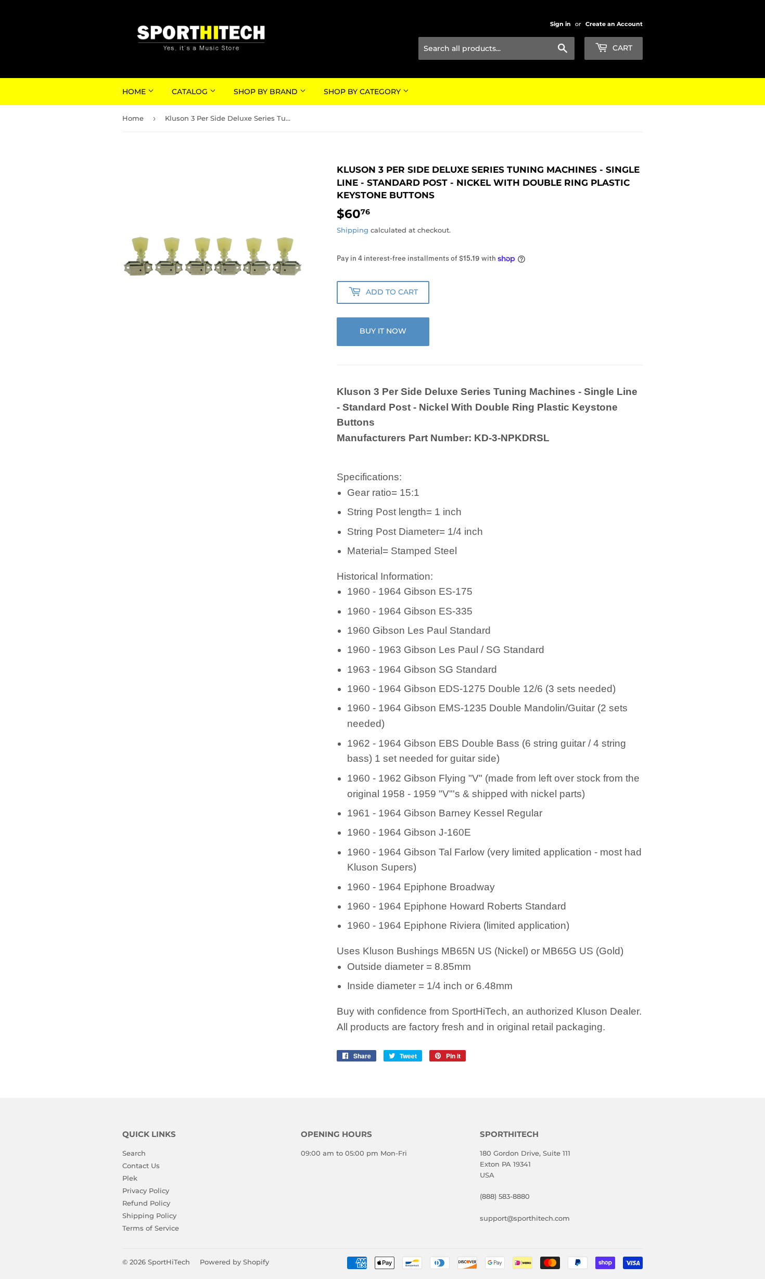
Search (134, 1153)
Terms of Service (150, 1228)
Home (135, 91)
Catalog (191, 91)
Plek (129, 1178)
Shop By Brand (267, 91)
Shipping (352, 230)
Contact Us (141, 1165)
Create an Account (614, 24)
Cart (621, 48)
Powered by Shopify (234, 1262)
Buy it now (383, 331)
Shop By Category (363, 91)
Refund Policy (146, 1203)
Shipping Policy (149, 1215)
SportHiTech (169, 1262)
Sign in (560, 24)
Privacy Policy (145, 1190)
